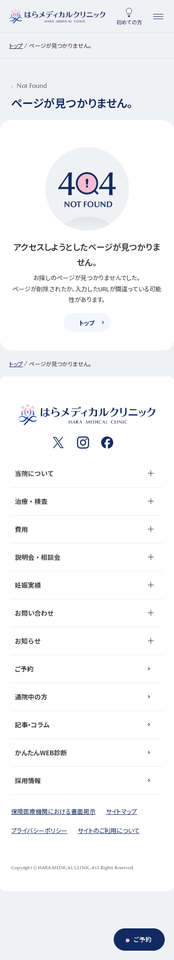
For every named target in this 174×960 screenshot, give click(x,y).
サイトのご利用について (108, 830)
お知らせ (28, 640)
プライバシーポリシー (39, 830)
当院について (34, 473)
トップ (16, 45)
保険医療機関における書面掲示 (53, 811)
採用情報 (28, 780)
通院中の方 (31, 696)
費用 (21, 529)
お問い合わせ (34, 613)
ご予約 (24, 668)
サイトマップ (121, 811)
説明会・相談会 (37, 557)
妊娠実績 (28, 585)
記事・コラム (32, 724)
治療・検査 (31, 501)
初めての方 (129, 22)
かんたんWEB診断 (41, 752)
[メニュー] (158, 16)
